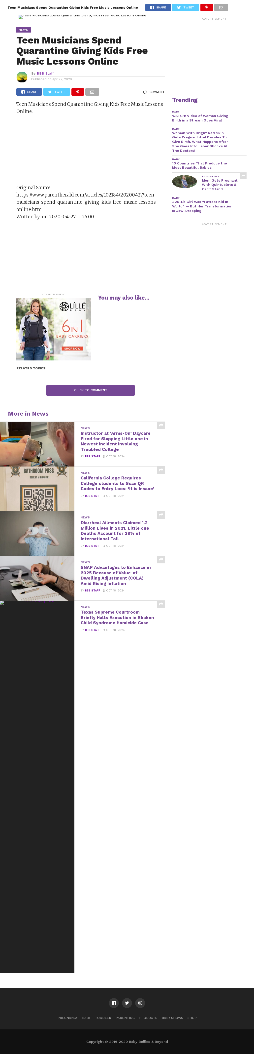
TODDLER (103, 1018)
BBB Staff (45, 73)
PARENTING (125, 1018)
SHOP (192, 1018)
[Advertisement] (53, 151)
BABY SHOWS (172, 1018)
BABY (86, 1018)
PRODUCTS (148, 1018)
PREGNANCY (68, 1018)
